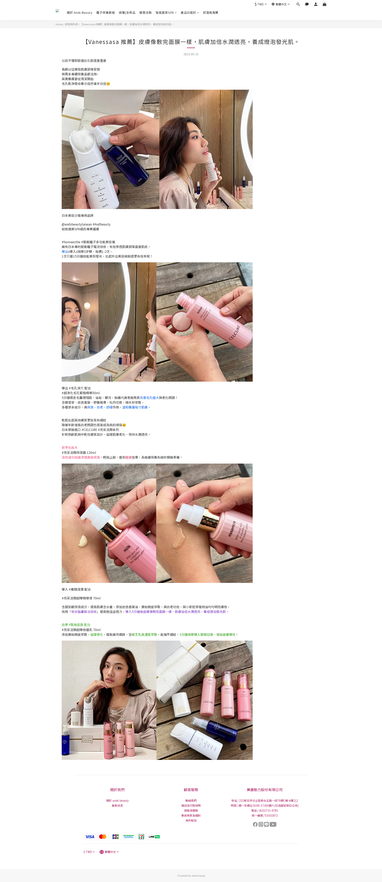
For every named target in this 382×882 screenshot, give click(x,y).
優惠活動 (145, 12)
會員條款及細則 (191, 815)
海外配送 (191, 820)
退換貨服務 (191, 810)
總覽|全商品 (127, 12)
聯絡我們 (191, 800)
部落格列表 (71, 24)
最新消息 (117, 805)
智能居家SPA (165, 12)
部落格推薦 (210, 12)
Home (59, 24)
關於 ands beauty (117, 800)
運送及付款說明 (191, 805)
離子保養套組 (105, 12)
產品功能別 (188, 12)
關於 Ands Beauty (79, 12)
